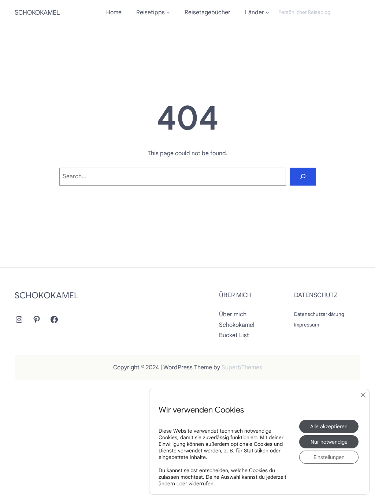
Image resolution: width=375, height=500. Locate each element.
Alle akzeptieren (329, 426)
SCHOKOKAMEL (37, 12)
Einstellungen (329, 457)
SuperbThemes (242, 367)
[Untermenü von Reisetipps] (168, 12)
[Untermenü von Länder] (267, 12)
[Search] (303, 177)
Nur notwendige (329, 442)
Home (114, 12)
